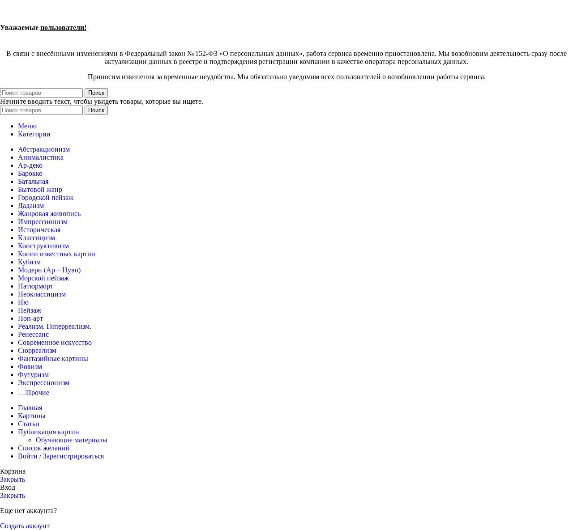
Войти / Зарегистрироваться (61, 456)
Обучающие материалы (71, 440)
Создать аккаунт (25, 526)
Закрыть (12, 479)
